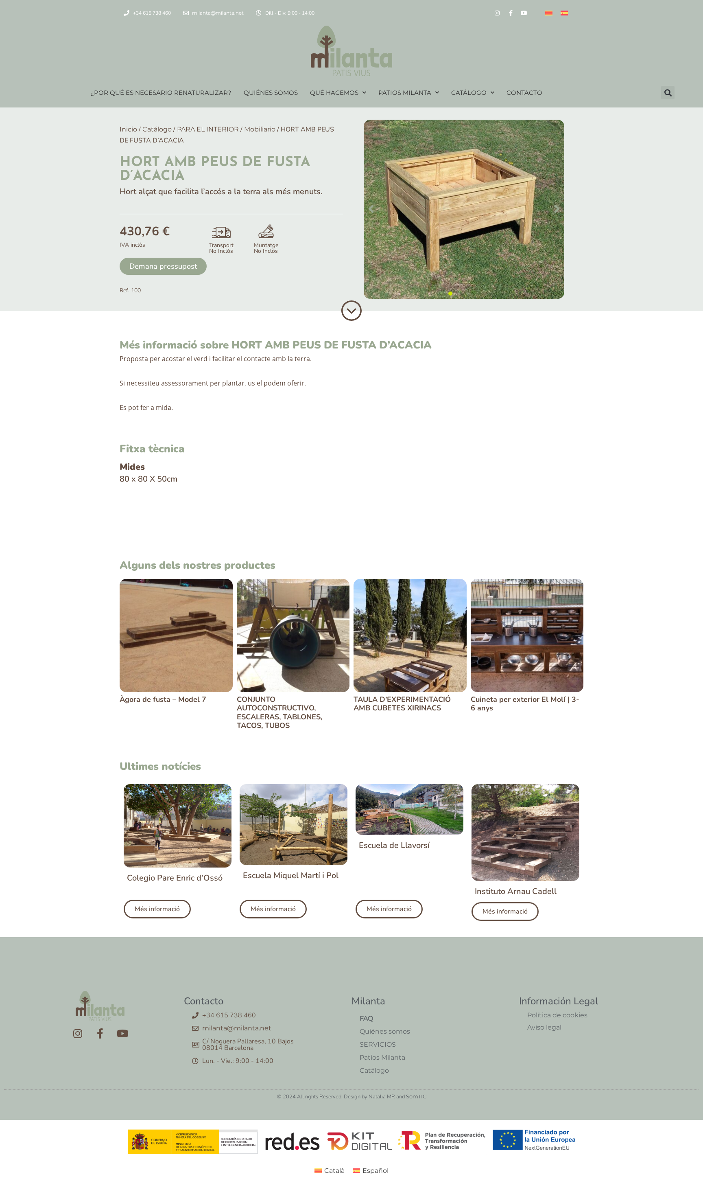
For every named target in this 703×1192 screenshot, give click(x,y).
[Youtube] (524, 13)
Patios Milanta (382, 1057)
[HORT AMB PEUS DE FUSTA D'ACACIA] (464, 209)
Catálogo (157, 129)
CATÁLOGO (469, 92)
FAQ (366, 1018)
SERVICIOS (378, 1044)
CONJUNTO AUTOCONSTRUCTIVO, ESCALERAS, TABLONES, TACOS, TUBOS (279, 713)
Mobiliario (259, 129)
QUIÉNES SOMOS (271, 92)
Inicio (128, 129)
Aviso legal (544, 1027)
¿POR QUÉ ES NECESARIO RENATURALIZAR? (160, 92)
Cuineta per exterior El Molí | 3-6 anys (525, 704)
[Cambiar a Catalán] (549, 12)
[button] (668, 92)
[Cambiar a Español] (564, 12)
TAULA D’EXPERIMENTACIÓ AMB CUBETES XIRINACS (402, 704)
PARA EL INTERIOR (208, 129)
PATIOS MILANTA (404, 92)
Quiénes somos (385, 1031)
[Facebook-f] (510, 13)
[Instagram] (497, 13)
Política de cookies (557, 1015)
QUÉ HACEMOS (334, 92)
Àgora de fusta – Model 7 (163, 699)
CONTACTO (524, 92)
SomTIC (416, 1096)
